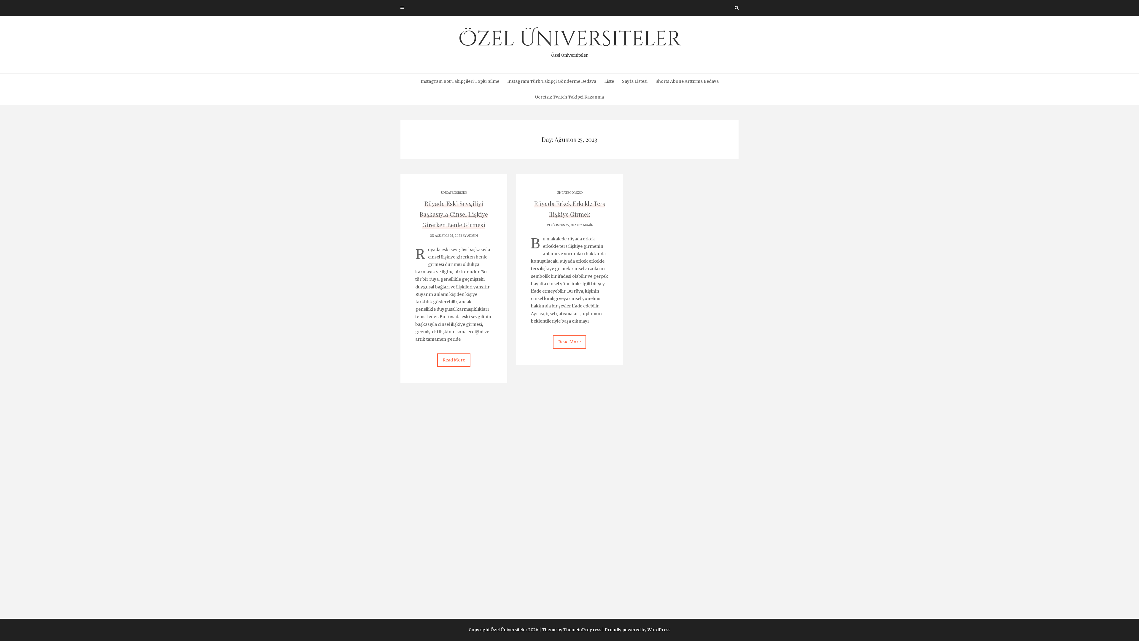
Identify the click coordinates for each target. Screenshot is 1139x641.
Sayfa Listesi (635, 81)
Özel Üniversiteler (569, 41)
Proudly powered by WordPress (637, 629)
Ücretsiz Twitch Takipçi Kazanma (569, 97)
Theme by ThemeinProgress (571, 629)
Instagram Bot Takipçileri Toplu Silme (460, 81)
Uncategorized (454, 193)
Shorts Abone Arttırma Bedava (687, 81)
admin (472, 236)
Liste (609, 81)
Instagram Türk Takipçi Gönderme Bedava (551, 81)
